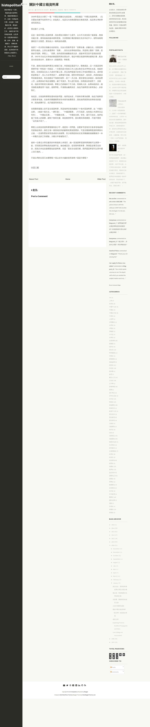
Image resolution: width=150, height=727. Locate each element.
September (117, 559)
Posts (114, 667)
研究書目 (112, 448)
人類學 (111, 319)
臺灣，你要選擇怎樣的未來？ (122, 148)
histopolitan (11, 5)
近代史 (111, 491)
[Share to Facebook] (38, 168)
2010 (113, 542)
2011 (113, 538)
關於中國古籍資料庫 (44, 4)
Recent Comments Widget (115, 285)
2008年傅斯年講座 (118, 606)
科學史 (111, 454)
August (115, 562)
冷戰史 (111, 328)
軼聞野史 (112, 485)
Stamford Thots (114, 251)
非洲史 (111, 506)
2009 (113, 545)
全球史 (111, 325)
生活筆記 (112, 445)
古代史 (111, 334)
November (116, 552)
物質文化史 (112, 442)
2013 (113, 532)
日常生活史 (112, 396)
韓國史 (111, 509)
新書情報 (112, 387)
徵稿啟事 (112, 362)
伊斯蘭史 (112, 322)
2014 (113, 528)
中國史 (111, 310)
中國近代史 (112, 313)
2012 (113, 535)
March (115, 576)
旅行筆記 (112, 393)
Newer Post (33, 179)
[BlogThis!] (34, 168)
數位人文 (112, 377)
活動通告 (112, 426)
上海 (110, 301)
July (114, 566)
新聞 (110, 390)
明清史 (111, 402)
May (114, 569)
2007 (113, 642)
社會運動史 (112, 451)
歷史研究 (112, 420)
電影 (110, 503)
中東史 (111, 316)
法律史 (111, 423)
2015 (113, 525)
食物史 (111, 512)
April (114, 573)
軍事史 (111, 482)
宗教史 (111, 356)
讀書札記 (112, 476)
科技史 (111, 457)
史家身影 (112, 340)
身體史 (111, 479)
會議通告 (112, 405)
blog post (114, 254)
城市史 (111, 347)
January (115, 583)
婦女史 (111, 350)
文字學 (111, 383)
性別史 (111, 368)
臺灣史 (111, 469)
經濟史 (111, 463)
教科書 (111, 371)
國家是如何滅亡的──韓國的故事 (122, 60)
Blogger (86, 692)
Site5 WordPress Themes (66, 695)
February (116, 580)
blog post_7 (113, 223)
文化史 (111, 380)
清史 (110, 433)
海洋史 (111, 430)
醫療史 (111, 497)
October (116, 556)
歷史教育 (112, 417)
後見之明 (115, 619)
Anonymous (112, 220)
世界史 (111, 304)
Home (11, 66)
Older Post (101, 179)
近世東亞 (112, 488)
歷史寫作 (112, 414)
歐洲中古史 (112, 411)
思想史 (111, 365)
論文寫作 (112, 473)
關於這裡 (112, 500)
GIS (110, 298)
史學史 (111, 337)
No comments (71, 10)
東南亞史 (112, 408)
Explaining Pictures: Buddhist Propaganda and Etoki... (120, 626)
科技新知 (60, 10)
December (116, 549)
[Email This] (32, 168)
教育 (110, 374)
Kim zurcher (112, 198)
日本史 (111, 399)
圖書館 (111, 344)
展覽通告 (112, 359)
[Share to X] (36, 168)
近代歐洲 (112, 494)
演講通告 (112, 439)
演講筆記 (54, 10)
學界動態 (112, 353)
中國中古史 (112, 307)
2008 (113, 639)
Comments (115, 672)
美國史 (111, 466)
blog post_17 (113, 241)
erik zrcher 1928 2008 (115, 202)
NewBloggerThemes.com (89, 695)
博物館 (111, 331)
